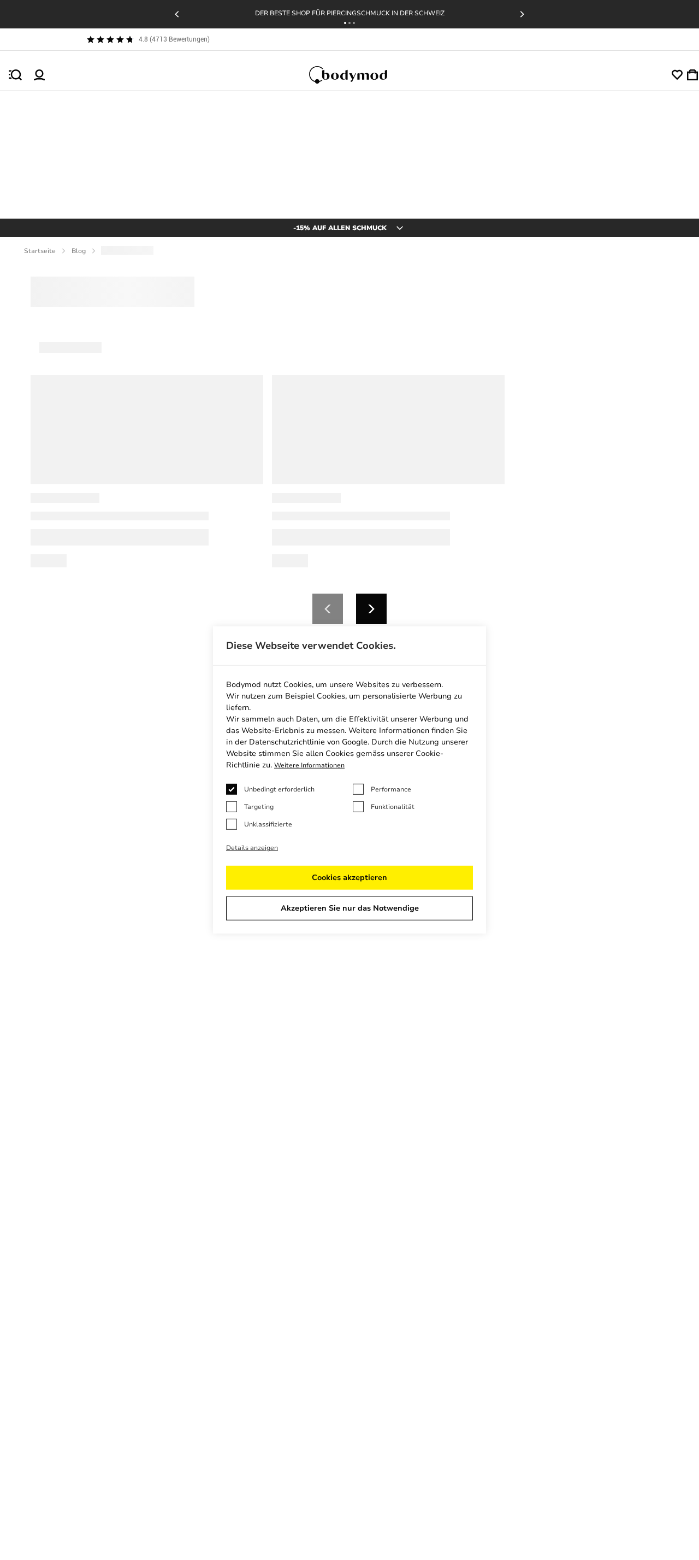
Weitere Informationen (309, 765)
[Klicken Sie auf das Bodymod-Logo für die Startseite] (358, 75)
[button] (345, 23)
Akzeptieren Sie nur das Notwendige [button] (350, 908)
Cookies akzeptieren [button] (349, 877)
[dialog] (349, 780)
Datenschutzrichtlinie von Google (308, 742)
